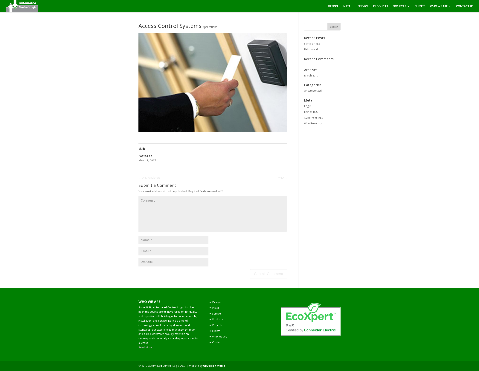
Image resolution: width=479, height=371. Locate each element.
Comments (313, 117)
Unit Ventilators (149, 177)
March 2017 (311, 75)
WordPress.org (313, 123)
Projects (217, 325)
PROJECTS (399, 6)
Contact (217, 342)
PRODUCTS (380, 6)
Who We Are (219, 336)
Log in (308, 106)
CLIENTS (419, 6)
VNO (282, 177)
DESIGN (333, 6)
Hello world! (311, 49)
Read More (145, 347)
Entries (311, 112)
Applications (210, 27)
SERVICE (363, 6)
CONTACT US (464, 6)
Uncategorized (313, 90)
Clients (216, 331)
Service (216, 313)
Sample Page (312, 43)
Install (215, 307)
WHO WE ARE (439, 6)
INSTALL (348, 6)
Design (216, 302)
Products (217, 319)
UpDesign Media (214, 365)
